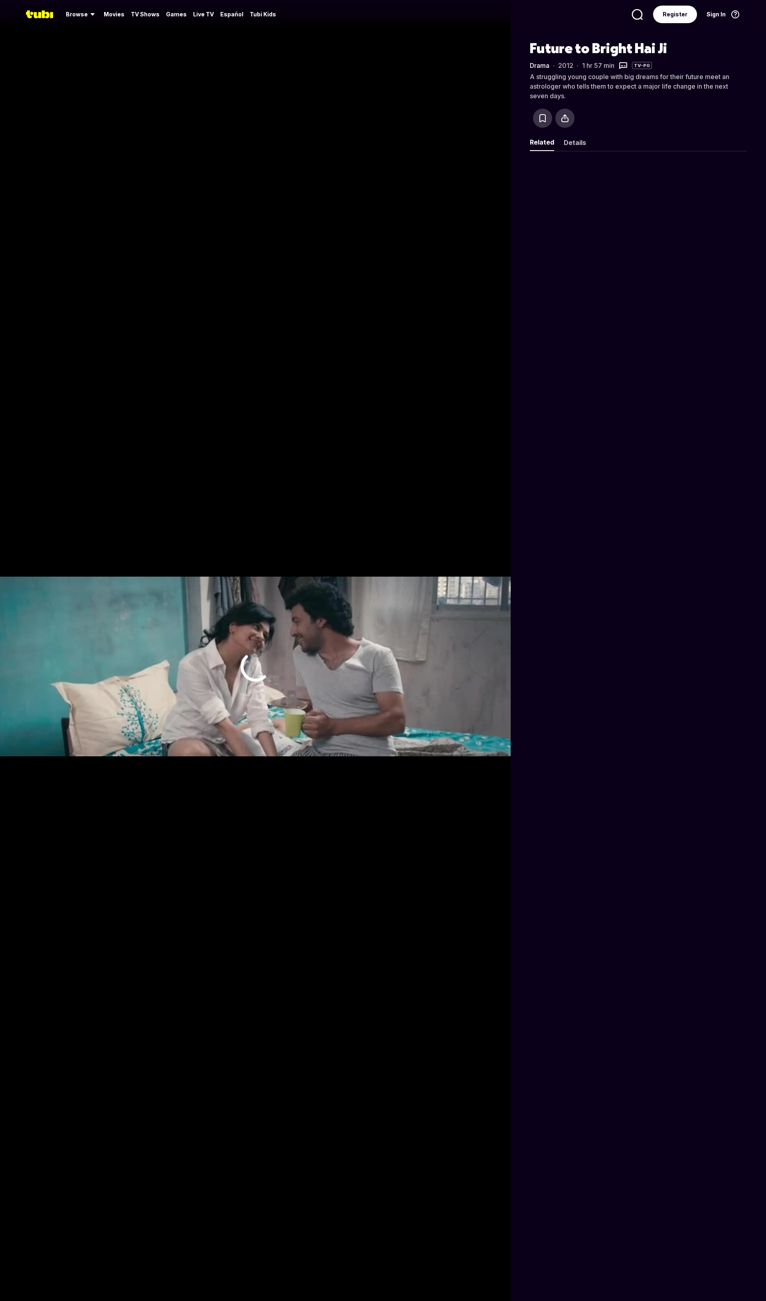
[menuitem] (82, 14)
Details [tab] (575, 143)
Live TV (203, 14)
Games (176, 14)
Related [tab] (542, 142)
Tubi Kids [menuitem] (263, 14)
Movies (114, 14)
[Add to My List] (542, 118)
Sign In (716, 14)
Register (675, 14)
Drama (539, 65)
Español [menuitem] (231, 14)
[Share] (564, 118)
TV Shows (145, 14)
